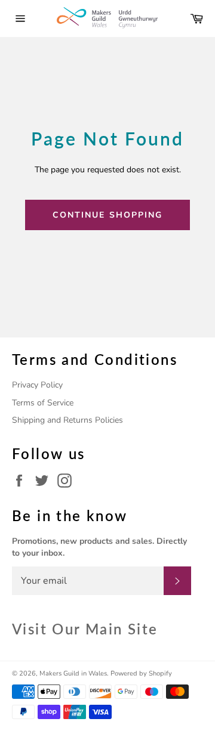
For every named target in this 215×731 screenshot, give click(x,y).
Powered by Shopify (141, 673)
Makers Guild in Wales (73, 673)
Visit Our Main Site (85, 628)
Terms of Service (42, 402)
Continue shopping (108, 215)
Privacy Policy (37, 385)
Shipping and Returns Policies (67, 420)
